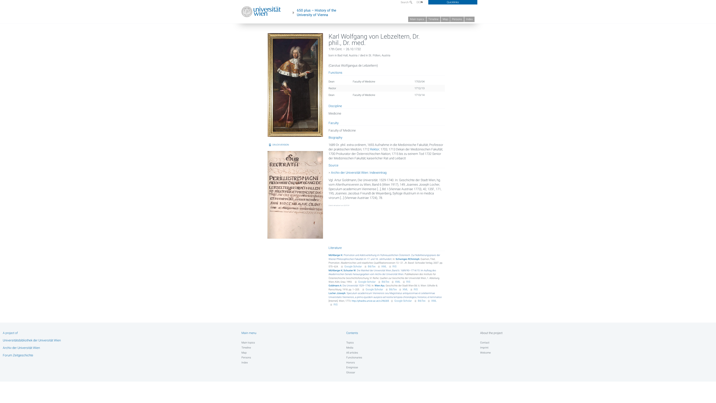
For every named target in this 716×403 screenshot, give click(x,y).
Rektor (374, 149)
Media (349, 347)
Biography (335, 137)
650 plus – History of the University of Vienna (316, 12)
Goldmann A (335, 285)
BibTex (372, 266)
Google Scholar (353, 266)
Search (405, 2)
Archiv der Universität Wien (21, 348)
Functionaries (354, 357)
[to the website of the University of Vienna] (261, 11)
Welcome (485, 352)
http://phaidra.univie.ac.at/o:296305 (370, 300)
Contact (484, 342)
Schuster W (349, 270)
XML (384, 266)
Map (445, 19)
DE (418, 2)
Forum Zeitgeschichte (18, 355)
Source (333, 165)
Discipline (335, 106)
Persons (457, 19)
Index (469, 19)
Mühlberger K (336, 255)
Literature (335, 248)
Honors (350, 362)
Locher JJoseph (337, 293)
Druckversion (280, 144)
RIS (394, 266)
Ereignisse (352, 367)
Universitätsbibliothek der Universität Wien (32, 340)
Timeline (433, 19)
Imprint (484, 347)
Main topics (417, 19)
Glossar (350, 372)
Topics (350, 342)
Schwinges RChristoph (408, 259)
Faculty (334, 123)
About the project (491, 333)
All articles (352, 352)
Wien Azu (379, 285)
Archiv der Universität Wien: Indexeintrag (359, 172)
